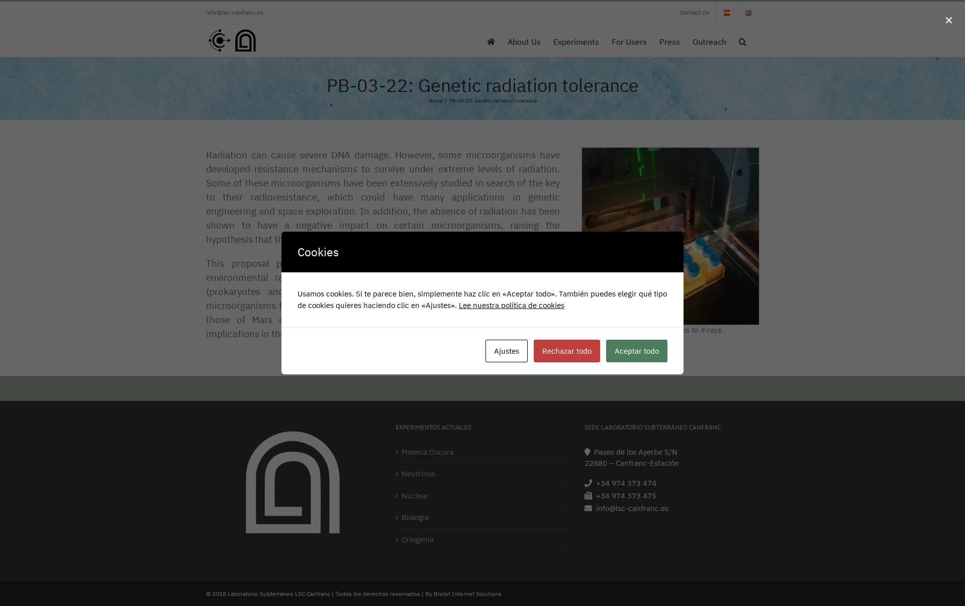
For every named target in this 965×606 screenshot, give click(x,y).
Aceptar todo (637, 351)
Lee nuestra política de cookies (511, 305)
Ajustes (506, 351)
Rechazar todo (567, 351)
